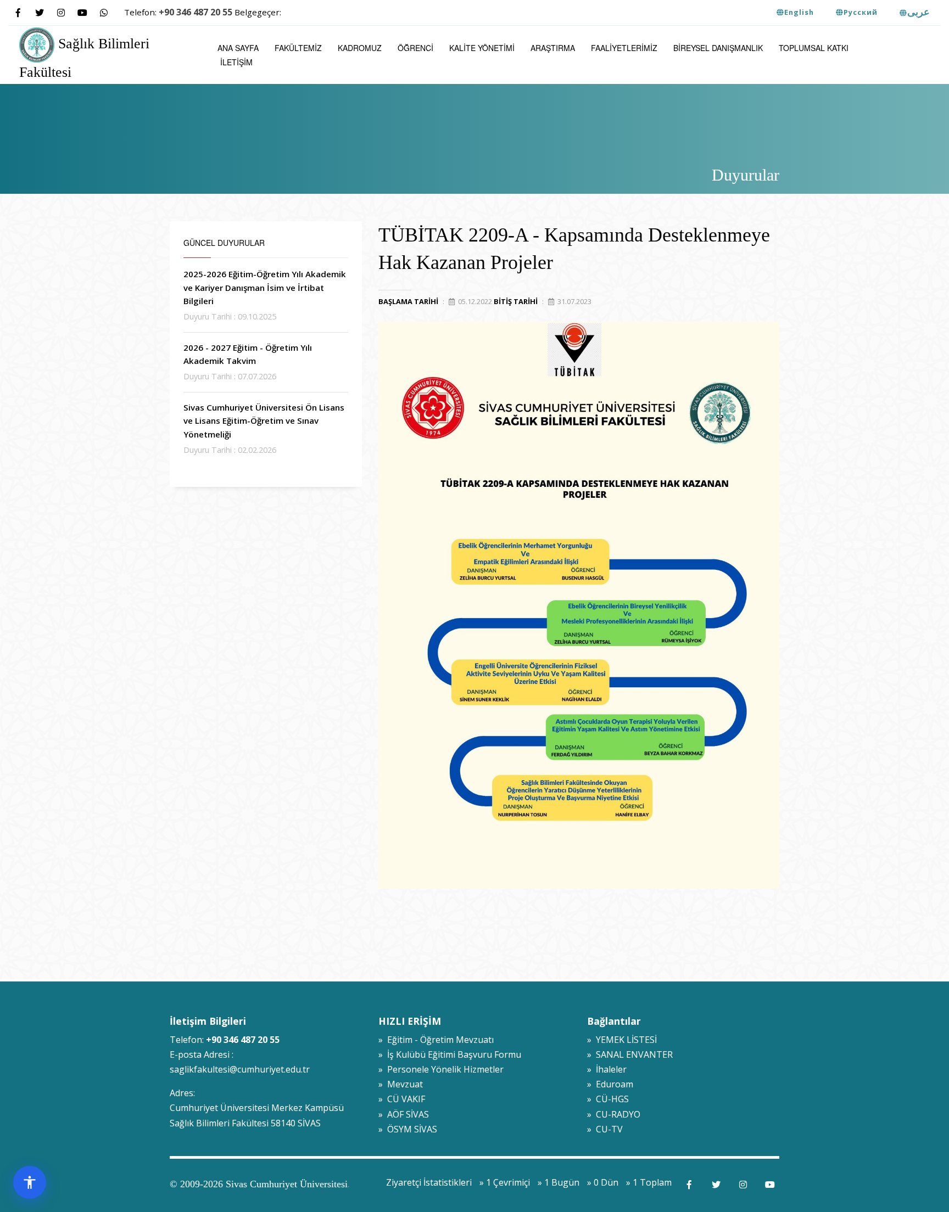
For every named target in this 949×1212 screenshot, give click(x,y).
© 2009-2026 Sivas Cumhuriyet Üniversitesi (259, 1184)
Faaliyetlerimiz (624, 47)
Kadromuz (360, 47)
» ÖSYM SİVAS (407, 1129)
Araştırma (553, 47)
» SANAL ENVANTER (630, 1054)
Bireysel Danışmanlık (718, 47)
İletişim (236, 62)
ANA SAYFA (238, 47)
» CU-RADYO (613, 1114)
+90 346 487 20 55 (195, 12)
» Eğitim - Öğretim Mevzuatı (436, 1040)
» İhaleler (607, 1069)
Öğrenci (415, 47)
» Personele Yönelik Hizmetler (441, 1069)
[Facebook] (17, 13)
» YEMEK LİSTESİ (622, 1040)
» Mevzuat (400, 1084)
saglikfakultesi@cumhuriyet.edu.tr (240, 1069)
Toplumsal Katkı (813, 47)
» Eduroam (610, 1084)
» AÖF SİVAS (403, 1114)
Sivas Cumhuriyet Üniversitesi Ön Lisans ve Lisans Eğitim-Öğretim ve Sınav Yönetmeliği (263, 421)
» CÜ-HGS (608, 1099)
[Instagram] (60, 13)
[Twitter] (39, 13)
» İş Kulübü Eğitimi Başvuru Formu (449, 1054)
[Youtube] (82, 13)
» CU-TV (605, 1129)
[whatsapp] (103, 13)
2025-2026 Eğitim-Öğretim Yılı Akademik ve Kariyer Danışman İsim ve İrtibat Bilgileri (264, 287)
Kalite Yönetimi (482, 47)
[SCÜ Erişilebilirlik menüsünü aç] (29, 1182)
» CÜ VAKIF (401, 1099)
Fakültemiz (298, 47)
